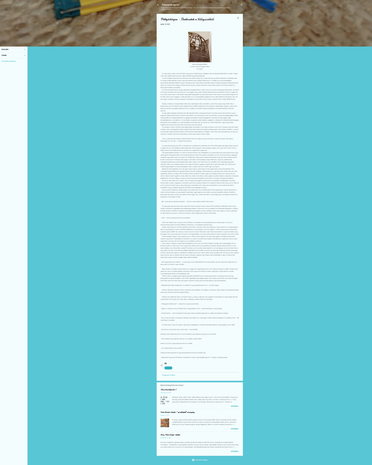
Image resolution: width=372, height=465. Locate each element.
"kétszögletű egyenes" (170, 4)
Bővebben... (235, 406)
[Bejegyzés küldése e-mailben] (165, 364)
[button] (238, 18)
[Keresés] (242, 5)
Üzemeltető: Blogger (201, 460)
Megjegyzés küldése (168, 375)
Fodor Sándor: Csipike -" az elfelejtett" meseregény (178, 412)
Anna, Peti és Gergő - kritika (170, 435)
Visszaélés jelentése (9, 61)
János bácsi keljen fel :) (168, 389)
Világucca (168, 368)
